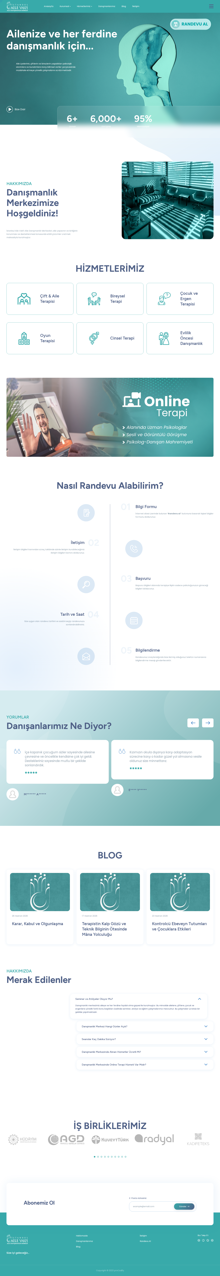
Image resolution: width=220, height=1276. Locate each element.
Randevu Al (145, 1241)
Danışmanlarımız (106, 6)
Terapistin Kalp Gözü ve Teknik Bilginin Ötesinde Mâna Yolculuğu (104, 929)
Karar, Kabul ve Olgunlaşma (37, 923)
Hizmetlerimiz (83, 6)
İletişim (135, 6)
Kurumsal (64, 6)
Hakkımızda (82, 1235)
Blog (124, 6)
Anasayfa (48, 6)
